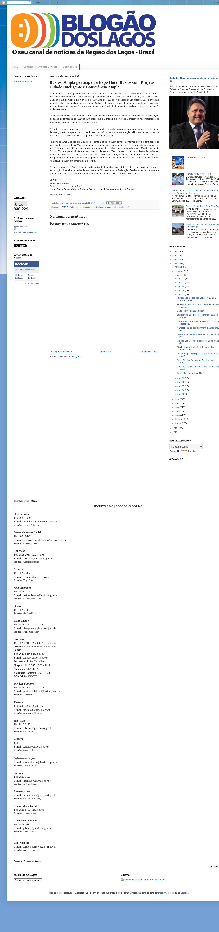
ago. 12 (181, 378)
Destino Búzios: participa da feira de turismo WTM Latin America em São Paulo (195, 191)
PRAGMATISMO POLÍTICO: (198, 174)
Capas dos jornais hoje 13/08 (190, 373)
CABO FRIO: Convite (195, 157)
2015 (175, 255)
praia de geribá (123, 207)
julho (177, 399)
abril (177, 411)
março (178, 415)
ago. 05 (181, 394)
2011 (175, 432)
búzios (72, 207)
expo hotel (111, 207)
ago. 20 (181, 286)
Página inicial (105, 351)
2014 (175, 259)
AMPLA (65, 207)
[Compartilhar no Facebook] (117, 203)
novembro (180, 267)
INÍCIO (14, 66)
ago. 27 (181, 278)
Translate (192, 451)
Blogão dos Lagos (21, 226)
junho (178, 403)
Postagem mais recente (61, 351)
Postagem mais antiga (148, 351)
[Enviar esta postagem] (102, 203)
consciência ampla (98, 207)
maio (177, 407)
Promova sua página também (26, 232)
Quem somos (69, 66)
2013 (175, 263)
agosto (178, 275)
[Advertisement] (104, 324)
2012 (175, 428)
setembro (179, 271)
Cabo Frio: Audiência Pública (190, 311)
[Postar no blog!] (111, 203)
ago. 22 (181, 282)
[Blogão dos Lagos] (15, 229)
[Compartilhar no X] (114, 203)
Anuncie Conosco (47, 66)
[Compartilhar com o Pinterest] (120, 203)
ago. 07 (181, 386)
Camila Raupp (24, 270)
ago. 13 (181, 294)
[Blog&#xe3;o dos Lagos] (20, 278)
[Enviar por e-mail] (107, 203)
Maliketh (162, 893)
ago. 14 (181, 290)
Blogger (184, 893)
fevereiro (179, 419)
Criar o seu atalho (32, 283)
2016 (175, 251)
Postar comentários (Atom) (70, 356)
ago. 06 (181, 390)
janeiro (178, 423)
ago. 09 (181, 382)
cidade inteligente (83, 207)
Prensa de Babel (24, 81)
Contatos (28, 66)
